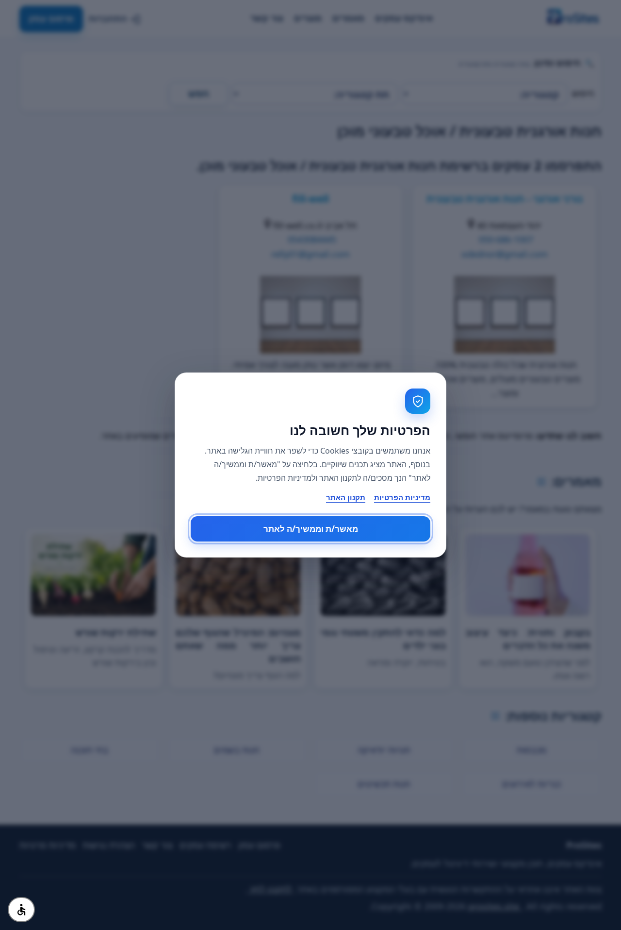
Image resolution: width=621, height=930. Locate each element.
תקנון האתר (345, 497)
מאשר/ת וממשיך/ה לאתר (310, 528)
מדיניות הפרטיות (402, 497)
